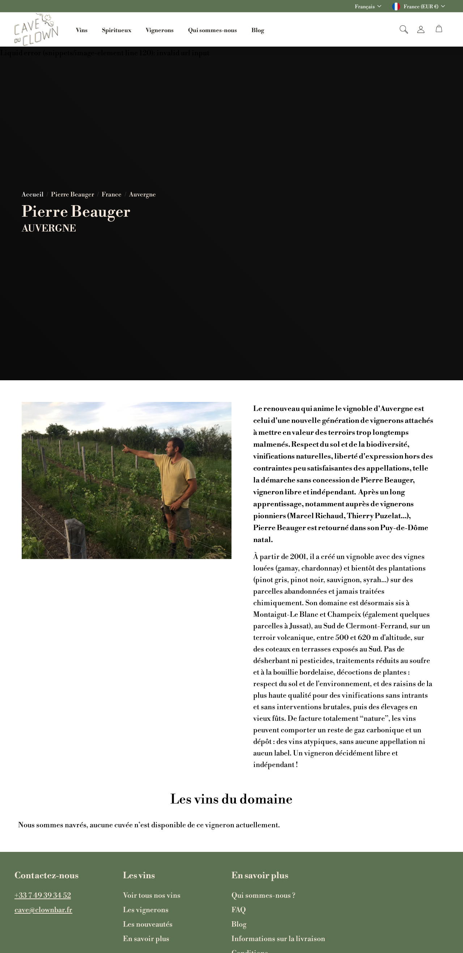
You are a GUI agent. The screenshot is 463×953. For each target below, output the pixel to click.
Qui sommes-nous (212, 29)
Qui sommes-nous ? (263, 894)
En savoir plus (146, 938)
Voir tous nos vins (151, 894)
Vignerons (160, 29)
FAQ (239, 909)
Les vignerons (146, 909)
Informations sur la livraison (278, 938)
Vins (82, 29)
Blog (257, 29)
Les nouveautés (148, 923)
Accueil (32, 194)
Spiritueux (116, 29)
